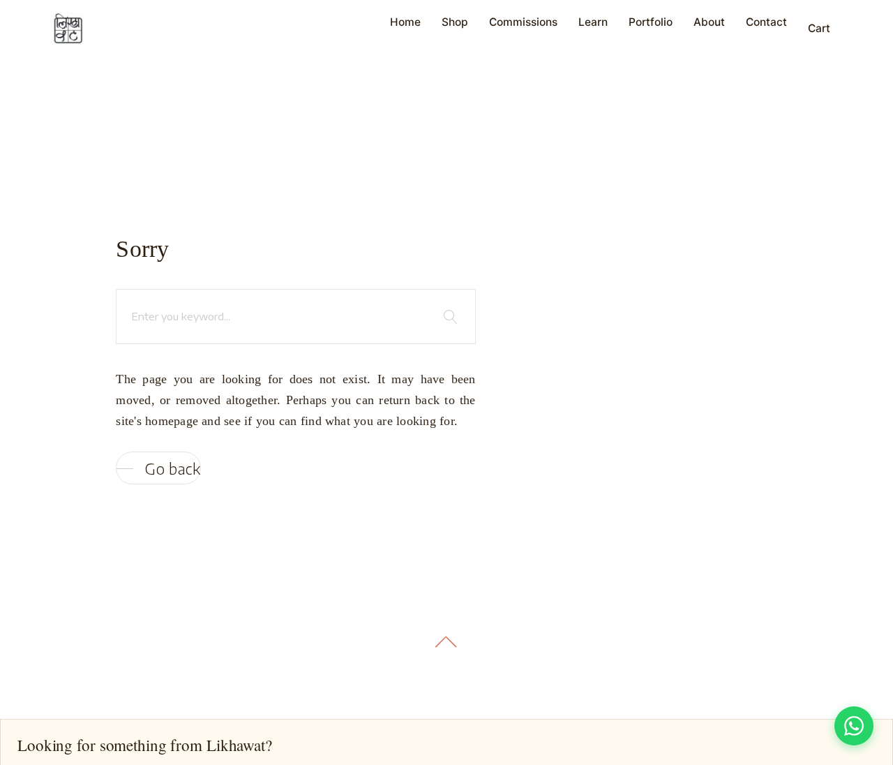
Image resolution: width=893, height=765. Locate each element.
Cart (819, 28)
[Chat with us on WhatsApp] (853, 725)
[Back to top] (447, 641)
